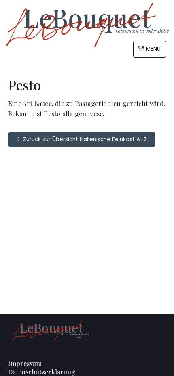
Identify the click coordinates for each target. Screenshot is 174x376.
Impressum (25, 363)
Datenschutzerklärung (41, 372)
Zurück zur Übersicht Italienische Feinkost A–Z (84, 139)
